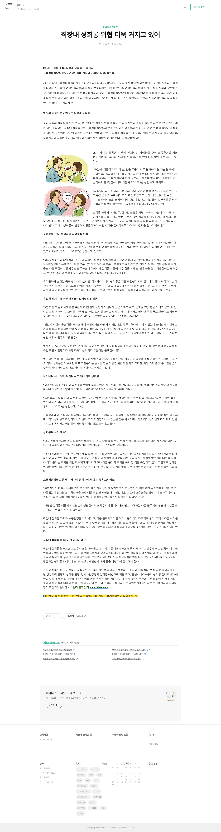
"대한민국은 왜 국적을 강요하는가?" (126, 658)
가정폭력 (81, 802)
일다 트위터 (44, 777)
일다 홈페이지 (45, 768)
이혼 (99, 775)
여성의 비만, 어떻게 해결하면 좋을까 (57, 649)
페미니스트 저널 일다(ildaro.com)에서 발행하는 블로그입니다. (75, 697)
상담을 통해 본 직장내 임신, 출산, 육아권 (59, 658)
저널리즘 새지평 (110, 27)
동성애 (92, 802)
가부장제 (94, 769)
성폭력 (80, 814)
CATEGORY (199, 7)
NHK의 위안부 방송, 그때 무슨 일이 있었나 (129, 649)
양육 (88, 780)
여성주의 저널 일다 (84, 791)
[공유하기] (54, 616)
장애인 (94, 786)
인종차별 (97, 797)
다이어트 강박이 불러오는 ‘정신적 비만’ (127, 654)
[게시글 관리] (58, 616)
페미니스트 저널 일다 (84, 797)
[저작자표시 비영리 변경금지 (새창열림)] (81, 616)
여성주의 (81, 808)
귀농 (103, 808)
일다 (19, 5)
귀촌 (79, 780)
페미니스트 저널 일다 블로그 (63, 693)
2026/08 (126, 763)
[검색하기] (185, 7)
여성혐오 (93, 808)
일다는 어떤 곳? (46, 739)
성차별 (96, 791)
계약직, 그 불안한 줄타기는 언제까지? (58, 654)
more (104, 764)
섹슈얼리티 (82, 769)
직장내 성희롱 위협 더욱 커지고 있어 (110, 35)
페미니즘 (81, 775)
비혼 (96, 780)
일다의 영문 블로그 (47, 773)
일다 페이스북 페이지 (48, 782)
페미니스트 (82, 786)
